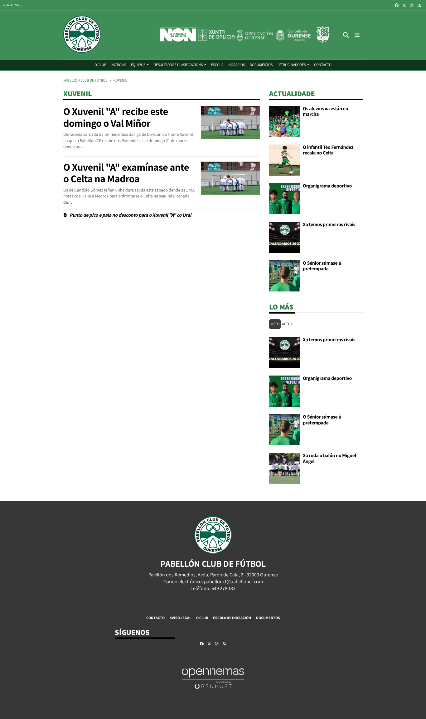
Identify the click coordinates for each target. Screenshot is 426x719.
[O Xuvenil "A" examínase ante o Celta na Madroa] (230, 177)
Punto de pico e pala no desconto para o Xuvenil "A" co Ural (130, 215)
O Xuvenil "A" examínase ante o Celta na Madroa (126, 173)
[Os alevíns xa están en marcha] (284, 121)
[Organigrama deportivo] (284, 198)
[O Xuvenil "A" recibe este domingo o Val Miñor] (230, 122)
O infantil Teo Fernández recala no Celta (328, 150)
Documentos (268, 617)
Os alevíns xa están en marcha (325, 111)
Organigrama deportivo (327, 185)
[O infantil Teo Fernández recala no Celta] (284, 159)
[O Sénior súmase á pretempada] (284, 275)
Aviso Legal (180, 617)
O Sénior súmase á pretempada (322, 266)
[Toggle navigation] (357, 35)
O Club (202, 617)
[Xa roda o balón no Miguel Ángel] (284, 468)
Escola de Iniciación (232, 617)
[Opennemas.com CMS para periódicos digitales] (213, 678)
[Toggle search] (345, 35)
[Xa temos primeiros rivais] (284, 237)
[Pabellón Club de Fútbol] (82, 35)
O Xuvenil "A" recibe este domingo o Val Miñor (115, 117)
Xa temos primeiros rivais (329, 224)
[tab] (275, 324)
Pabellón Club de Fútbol (85, 80)
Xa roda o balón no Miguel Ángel (329, 458)
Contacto (155, 617)
